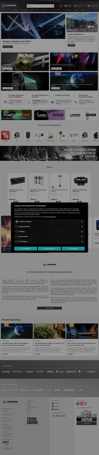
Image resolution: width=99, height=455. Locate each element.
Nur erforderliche (25, 248)
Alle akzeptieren (73, 248)
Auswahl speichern (49, 248)
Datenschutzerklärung (50, 216)
